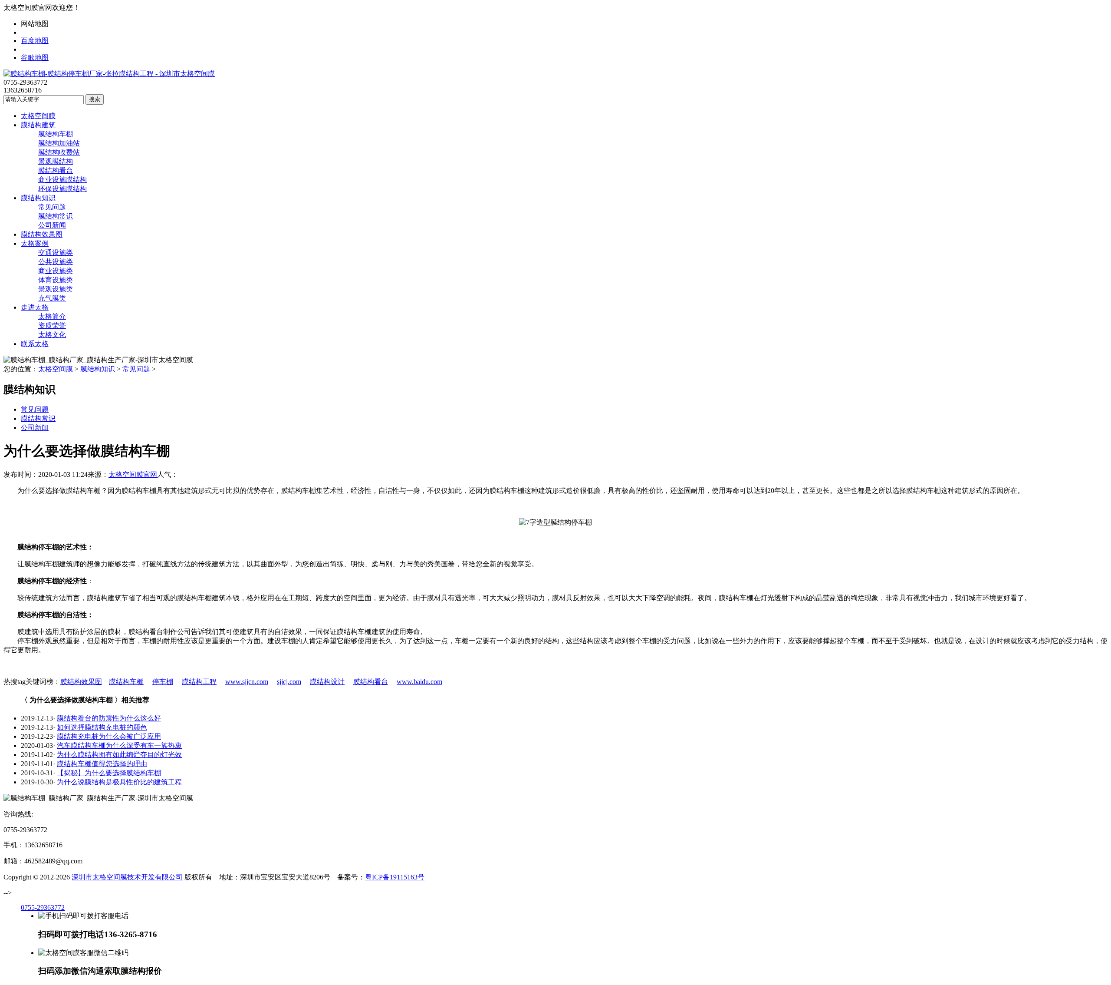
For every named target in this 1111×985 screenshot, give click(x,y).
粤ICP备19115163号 (394, 877)
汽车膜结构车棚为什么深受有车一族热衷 (119, 745)
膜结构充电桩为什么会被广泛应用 (109, 736)
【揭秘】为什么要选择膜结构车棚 (109, 773)
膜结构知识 (38, 198)
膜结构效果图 (41, 234)
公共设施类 (55, 261)
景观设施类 (55, 289)
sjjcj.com (289, 681)
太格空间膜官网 (132, 474)
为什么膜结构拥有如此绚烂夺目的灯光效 (119, 754)
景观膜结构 (55, 161)
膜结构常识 (55, 216)
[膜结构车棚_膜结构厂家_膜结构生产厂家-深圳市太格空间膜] (109, 73)
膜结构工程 (199, 681)
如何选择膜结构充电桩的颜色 (102, 727)
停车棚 (162, 681)
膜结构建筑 (38, 125)
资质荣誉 (52, 325)
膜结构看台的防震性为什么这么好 (109, 718)
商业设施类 (55, 270)
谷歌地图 (35, 57)
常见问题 (52, 207)
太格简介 (52, 316)
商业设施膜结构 (62, 179)
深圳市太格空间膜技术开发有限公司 (127, 877)
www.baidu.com (419, 681)
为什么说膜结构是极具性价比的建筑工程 (119, 782)
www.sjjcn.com (246, 681)
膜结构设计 (327, 681)
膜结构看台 (55, 170)
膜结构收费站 (59, 152)
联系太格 (35, 343)
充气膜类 (52, 298)
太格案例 (35, 243)
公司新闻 (52, 225)
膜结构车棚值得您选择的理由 (102, 763)
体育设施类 (55, 280)
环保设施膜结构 (62, 188)
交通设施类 (55, 252)
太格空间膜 (38, 115)
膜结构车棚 (55, 134)
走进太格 (35, 307)
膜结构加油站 (59, 143)
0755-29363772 (43, 907)
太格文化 (52, 334)
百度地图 (35, 40)
